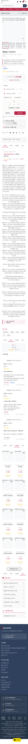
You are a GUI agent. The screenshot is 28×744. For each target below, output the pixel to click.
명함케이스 (5, 332)
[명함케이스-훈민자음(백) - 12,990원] (7, 485)
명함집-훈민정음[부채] (8, 553)
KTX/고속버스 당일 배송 (9, 594)
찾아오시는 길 (4, 655)
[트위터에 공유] (16, 132)
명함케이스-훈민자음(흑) (8, 524)
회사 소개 (3, 680)
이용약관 (9, 718)
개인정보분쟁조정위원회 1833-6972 (14, 734)
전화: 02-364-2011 (5, 650)
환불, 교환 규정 (4, 665)
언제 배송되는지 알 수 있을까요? (12, 602)
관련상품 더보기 (14, 568)
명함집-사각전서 (8, 364)
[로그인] (18, 2)
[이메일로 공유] (23, 132)
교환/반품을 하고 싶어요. (10, 615)
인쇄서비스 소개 (8, 97)
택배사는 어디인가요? (9, 587)
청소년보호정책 (20, 718)
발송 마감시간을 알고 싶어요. (11, 583)
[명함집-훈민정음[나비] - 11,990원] (20, 542)
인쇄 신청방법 (4, 672)
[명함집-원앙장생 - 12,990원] (20, 514)
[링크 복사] (19, 132)
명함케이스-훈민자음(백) (8, 495)
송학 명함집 (20, 466)
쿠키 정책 (25, 718)
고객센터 (3, 642)
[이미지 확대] (23, 38)
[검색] (25, 5)
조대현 (22, 332)
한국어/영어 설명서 (5, 684)
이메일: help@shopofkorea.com (9, 652)
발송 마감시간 (4, 667)
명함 (17, 332)
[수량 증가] (18, 104)
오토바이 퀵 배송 (8, 605)
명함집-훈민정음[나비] (20, 553)
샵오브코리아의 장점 (6, 682)
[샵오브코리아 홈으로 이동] (5, 1)
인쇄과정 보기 (17, 97)
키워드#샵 (11, 9)
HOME (19, 13)
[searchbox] (12, 5)
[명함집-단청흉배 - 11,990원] (20, 485)
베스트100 (17, 9)
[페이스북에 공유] (13, 132)
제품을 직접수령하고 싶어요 (10, 590)
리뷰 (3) (11, 145)
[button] (20, 2)
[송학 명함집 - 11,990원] (20, 456)
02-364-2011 (9, 637)
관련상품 (17, 145)
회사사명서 (3, 689)
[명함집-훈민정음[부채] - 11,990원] (7, 542)
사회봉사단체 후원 (5, 687)
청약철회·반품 (14, 718)
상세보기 (5, 145)
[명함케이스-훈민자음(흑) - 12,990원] (7, 514)
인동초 (8, 335)
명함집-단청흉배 (20, 495)
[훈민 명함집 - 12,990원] (7, 456)
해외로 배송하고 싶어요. (9, 598)
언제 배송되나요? (5, 663)
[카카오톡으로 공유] (10, 132)
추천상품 (4, 9)
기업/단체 (23, 9)
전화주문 (3, 670)
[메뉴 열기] (26, 2)
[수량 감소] (10, 104)
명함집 (12, 332)
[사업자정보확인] (19, 723)
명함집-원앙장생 (20, 524)
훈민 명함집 (8, 466)
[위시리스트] (23, 19)
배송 (23, 145)
